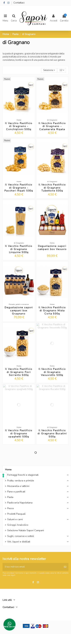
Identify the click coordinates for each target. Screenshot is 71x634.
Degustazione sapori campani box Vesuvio (52, 247)
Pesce (10, 508)
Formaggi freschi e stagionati (22, 475)
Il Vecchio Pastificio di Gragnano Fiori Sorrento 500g (18, 372)
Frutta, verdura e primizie (20, 480)
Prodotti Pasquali (16, 514)
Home (8, 469)
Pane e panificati (16, 491)
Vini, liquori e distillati (18, 541)
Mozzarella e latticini (18, 486)
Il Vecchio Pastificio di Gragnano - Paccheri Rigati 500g (18, 187)
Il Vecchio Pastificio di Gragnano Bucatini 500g (52, 433)
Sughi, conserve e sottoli (20, 536)
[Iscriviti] (65, 567)
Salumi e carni (15, 519)
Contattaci (18, 2)
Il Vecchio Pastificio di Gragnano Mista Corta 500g (52, 310)
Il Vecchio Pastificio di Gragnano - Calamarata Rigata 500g (52, 128)
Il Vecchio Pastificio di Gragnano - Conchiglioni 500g (18, 126)
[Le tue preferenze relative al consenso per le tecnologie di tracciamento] (3, 475)
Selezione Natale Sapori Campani (25, 530)
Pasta (10, 497)
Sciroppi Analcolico (17, 525)
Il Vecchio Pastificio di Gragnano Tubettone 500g (52, 187)
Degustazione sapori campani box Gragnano (19, 310)
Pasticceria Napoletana (19, 502)
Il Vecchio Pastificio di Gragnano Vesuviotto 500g (52, 372)
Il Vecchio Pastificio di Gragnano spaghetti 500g (18, 433)
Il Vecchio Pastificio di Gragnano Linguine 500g (18, 249)
